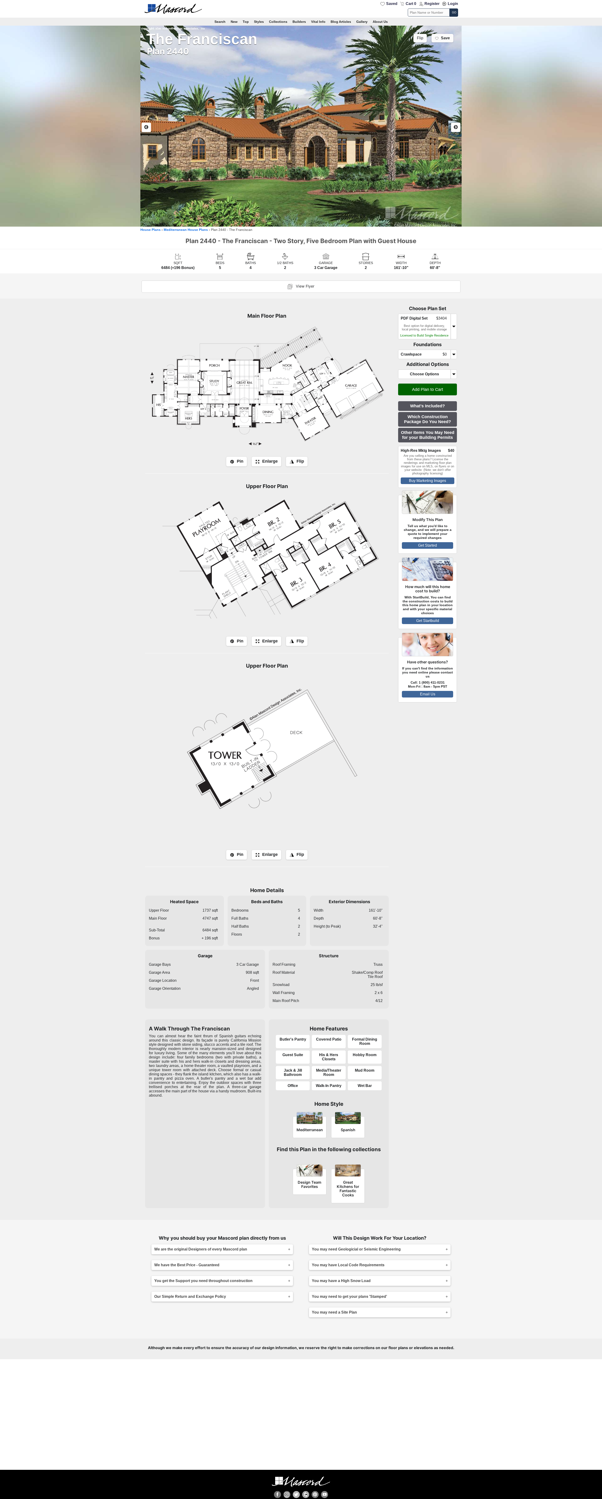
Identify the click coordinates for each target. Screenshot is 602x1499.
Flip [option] (420, 38)
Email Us (427, 694)
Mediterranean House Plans (186, 230)
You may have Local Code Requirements (348, 1265)
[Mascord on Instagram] (286, 1494)
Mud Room (364, 1070)
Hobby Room (364, 1055)
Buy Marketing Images (427, 481)
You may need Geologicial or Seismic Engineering (356, 1249)
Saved (391, 4)
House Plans (150, 230)
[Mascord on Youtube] (324, 1494)
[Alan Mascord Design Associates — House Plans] (301, 9)
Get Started (427, 545)
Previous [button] (146, 127)
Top (246, 22)
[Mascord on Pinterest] (315, 1494)
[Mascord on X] (296, 1494)
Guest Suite (292, 1055)
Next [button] (455, 127)
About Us (380, 22)
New (234, 22)
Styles (259, 22)
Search (220, 22)
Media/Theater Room (328, 1072)
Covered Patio (328, 1039)
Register (432, 4)
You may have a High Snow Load (341, 1281)
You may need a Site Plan (334, 1312)
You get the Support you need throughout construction (203, 1281)
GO (454, 12)
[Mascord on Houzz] (305, 1494)
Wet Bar (365, 1086)
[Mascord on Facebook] (277, 1494)
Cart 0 (411, 4)
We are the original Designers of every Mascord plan (200, 1249)
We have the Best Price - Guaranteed (186, 1265)
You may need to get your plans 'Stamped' (349, 1297)
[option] (301, 126)
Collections (278, 22)
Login (453, 4)
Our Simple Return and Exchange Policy (190, 1297)
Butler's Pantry (293, 1039)
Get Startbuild (427, 621)
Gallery (362, 22)
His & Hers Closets (328, 1057)
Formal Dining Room (364, 1041)
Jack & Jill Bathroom (293, 1072)
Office (293, 1086)
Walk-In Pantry (328, 1086)
